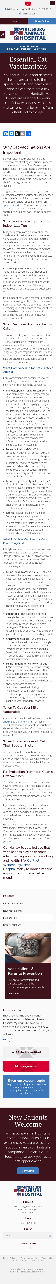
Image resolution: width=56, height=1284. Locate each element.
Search (16, 1260)
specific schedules (13, 205)
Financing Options (12, 924)
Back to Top (37, 1260)
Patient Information (13, 903)
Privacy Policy (9, 1258)
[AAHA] (28, 4)
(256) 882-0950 (29, 13)
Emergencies (28, 1066)
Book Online (42, 21)
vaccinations (20, 725)
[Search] (50, 1235)
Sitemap (25, 1260)
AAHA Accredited (28, 1052)
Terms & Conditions (30, 1258)
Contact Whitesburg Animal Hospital (21, 865)
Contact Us (28, 1171)
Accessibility (47, 1258)
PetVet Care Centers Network (32, 1271)
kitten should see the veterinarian (28, 720)
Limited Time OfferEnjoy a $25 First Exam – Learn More (27, 47)
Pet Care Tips (10, 917)
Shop (14, 21)
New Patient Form (12, 910)
